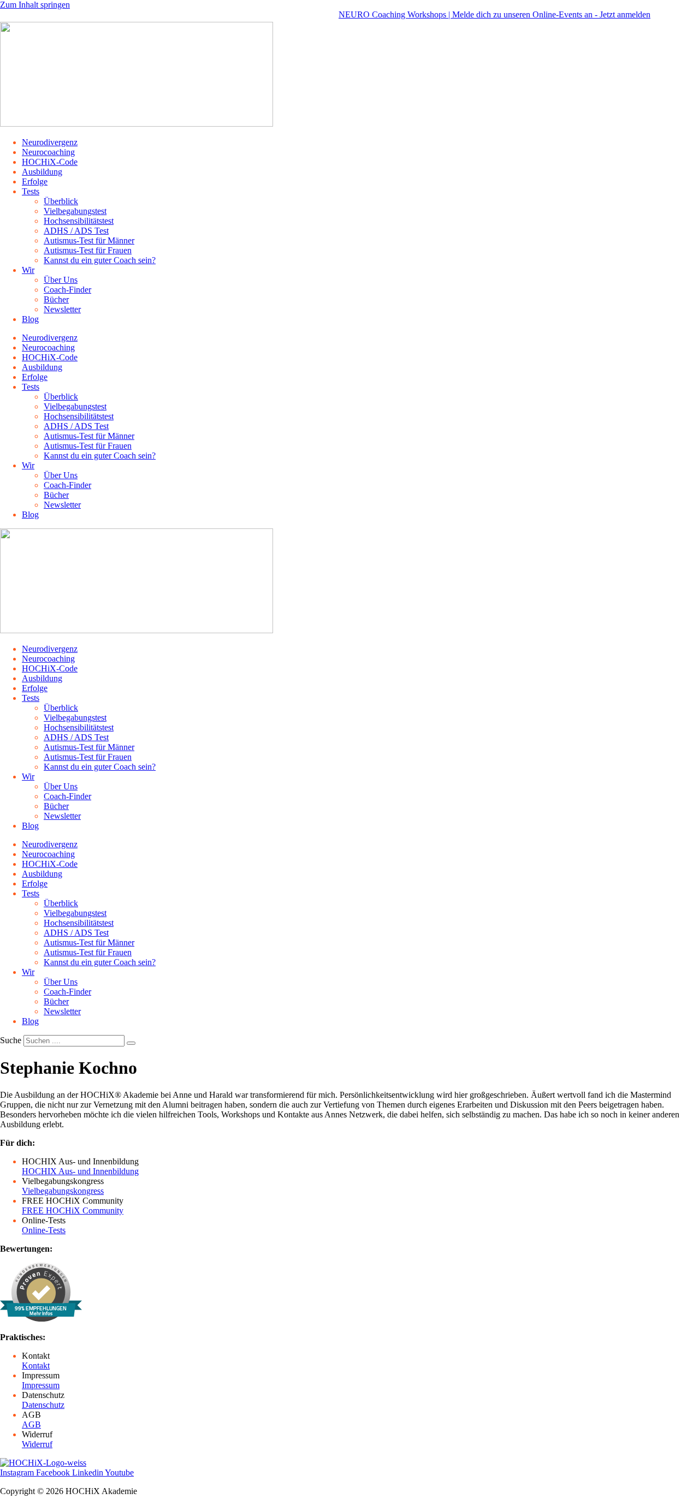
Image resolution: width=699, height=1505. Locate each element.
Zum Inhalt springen (35, 4)
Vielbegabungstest (75, 211)
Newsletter (62, 309)
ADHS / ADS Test (76, 230)
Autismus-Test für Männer (89, 240)
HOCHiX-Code (50, 161)
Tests (30, 191)
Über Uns (61, 279)
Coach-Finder (67, 289)
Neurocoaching (48, 152)
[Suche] (131, 1043)
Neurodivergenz (50, 142)
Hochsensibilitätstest (79, 220)
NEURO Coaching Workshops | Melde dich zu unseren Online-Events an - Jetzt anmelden (477, 14)
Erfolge (35, 181)
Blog (30, 319)
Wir (28, 270)
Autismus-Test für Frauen (88, 250)
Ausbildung (42, 171)
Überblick (61, 201)
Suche (10, 1040)
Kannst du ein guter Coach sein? (100, 260)
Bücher (56, 299)
